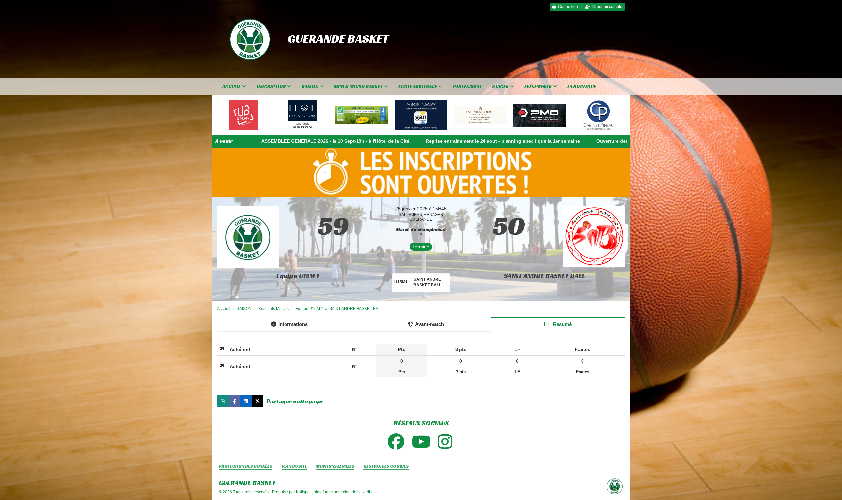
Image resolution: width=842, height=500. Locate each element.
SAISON (310, 86)
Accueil (231, 86)
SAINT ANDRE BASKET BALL (544, 276)
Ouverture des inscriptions (549, 141)
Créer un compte (607, 6)
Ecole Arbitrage (417, 86)
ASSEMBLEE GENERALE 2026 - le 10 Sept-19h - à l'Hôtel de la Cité (258, 141)
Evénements (538, 86)
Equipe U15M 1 (297, 276)
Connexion (568, 6)
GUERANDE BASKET (338, 38)
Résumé (562, 324)
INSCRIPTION (271, 86)
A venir (224, 140)
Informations (293, 324)
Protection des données (245, 466)
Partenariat (467, 86)
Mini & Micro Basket (358, 86)
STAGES (500, 86)
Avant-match (429, 324)
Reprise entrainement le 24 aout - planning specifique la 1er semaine (425, 141)
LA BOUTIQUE (581, 86)
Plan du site (294, 466)
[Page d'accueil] (250, 39)
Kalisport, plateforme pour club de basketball (336, 492)
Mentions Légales (335, 466)
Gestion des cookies (386, 466)
